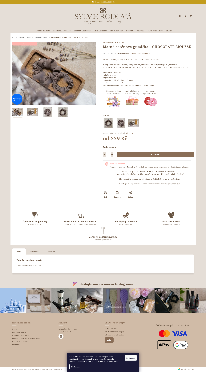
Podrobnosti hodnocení (140, 53)
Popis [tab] (19, 251)
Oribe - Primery (111, 328)
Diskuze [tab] (51, 251)
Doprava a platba (19, 332)
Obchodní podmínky (20, 335)
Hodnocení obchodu (20, 341)
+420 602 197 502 (66, 331)
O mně (15, 329)
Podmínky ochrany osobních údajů (26, 338)
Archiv (109, 340)
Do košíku (156, 154)
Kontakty (15, 344)
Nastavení (75, 367)
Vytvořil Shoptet (187, 369)
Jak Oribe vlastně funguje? (115, 331)
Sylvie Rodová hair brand (113, 43)
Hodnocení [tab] (34, 251)
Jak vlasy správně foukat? (114, 335)
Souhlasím (130, 358)
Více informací (112, 361)
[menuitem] (42, 30)
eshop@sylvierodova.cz (68, 329)
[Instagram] (61, 336)
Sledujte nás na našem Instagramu (106, 284)
